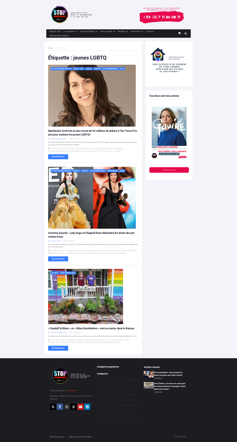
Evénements (115, 395)
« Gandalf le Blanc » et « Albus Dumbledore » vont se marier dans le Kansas (91, 328)
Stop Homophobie (110, 69)
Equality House (88, 340)
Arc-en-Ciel (64, 340)
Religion (108, 411)
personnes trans (106, 253)
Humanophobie (127, 400)
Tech (122, 69)
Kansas (126, 340)
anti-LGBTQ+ (55, 250)
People (89, 69)
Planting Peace (81, 342)
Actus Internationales (61, 69)
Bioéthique (133, 385)
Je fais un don (169, 170)
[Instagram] (67, 407)
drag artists (89, 250)
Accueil (50, 48)
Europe (105, 395)
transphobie (122, 253)
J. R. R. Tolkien (109, 340)
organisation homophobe (68, 342)
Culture (122, 390)
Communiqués (109, 390)
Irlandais (101, 340)
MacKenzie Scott (109, 148)
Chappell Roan (71, 250)
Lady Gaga (61, 253)
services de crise (80, 151)
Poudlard (96, 342)
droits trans (107, 250)
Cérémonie (62, 250)
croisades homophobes (75, 340)
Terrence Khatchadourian (59, 139)
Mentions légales (57, 437)
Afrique (100, 385)
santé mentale (69, 151)
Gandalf (96, 340)
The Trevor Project (106, 151)
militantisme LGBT (54, 342)
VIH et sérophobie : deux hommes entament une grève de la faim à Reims (168, 373)
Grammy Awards (122, 250)
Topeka (101, 342)
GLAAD (114, 250)
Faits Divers (130, 395)
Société (97, 69)
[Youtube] (80, 407)
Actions (101, 380)
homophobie (132, 250)
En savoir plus (58, 157)
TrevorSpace (117, 151)
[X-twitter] (53, 407)
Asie (106, 386)
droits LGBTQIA (98, 250)
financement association (86, 148)
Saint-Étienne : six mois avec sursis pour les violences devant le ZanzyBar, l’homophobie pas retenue (170, 386)
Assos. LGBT (79, 69)
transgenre (115, 253)
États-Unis (74, 148)
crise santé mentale (57, 148)
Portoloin (90, 342)
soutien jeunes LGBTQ (93, 151)
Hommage (111, 401)
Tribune (132, 417)
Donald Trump (80, 250)
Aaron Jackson (55, 340)
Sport (135, 411)
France (102, 400)
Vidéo (122, 171)
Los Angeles (68, 253)
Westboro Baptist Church (112, 342)
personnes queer (95, 253)
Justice (102, 405)
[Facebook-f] (60, 407)
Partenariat (111, 406)
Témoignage (112, 171)
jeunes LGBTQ (98, 148)
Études (122, 422)
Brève (98, 391)
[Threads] (73, 407)
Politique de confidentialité (80, 437)
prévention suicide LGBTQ (56, 151)
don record (67, 148)
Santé (116, 411)
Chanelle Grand (56, 241)
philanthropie (119, 148)
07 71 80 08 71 (71, 391)
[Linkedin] (87, 407)
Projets (100, 411)
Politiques (132, 405)
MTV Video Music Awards (81, 253)
